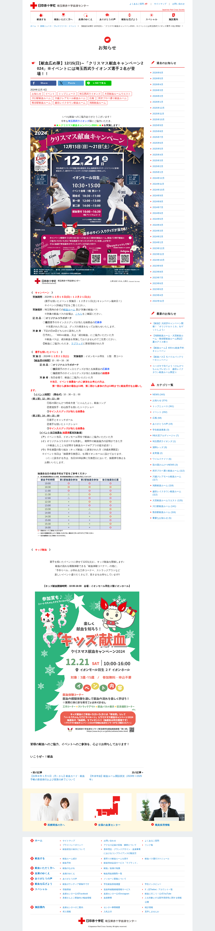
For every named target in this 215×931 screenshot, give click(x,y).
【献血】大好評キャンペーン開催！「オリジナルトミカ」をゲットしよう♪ (168, 326)
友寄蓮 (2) (158, 453)
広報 (91, 98)
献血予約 (67, 863)
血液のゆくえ (42, 873)
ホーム (33, 26)
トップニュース (67, 93)
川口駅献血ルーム (41, 98)
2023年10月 (158, 260)
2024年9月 (158, 195)
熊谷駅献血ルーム (41, 102)
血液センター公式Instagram (116, 893)
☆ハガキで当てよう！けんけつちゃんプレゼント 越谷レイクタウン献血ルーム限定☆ (168, 369)
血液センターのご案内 (73, 907)
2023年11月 (158, 254)
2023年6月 (158, 283)
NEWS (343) (159, 394)
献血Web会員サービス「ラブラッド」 (121, 863)
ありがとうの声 (43, 878)
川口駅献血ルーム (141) (164, 506)
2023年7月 (158, 277)
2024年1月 (158, 242)
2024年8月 (158, 201)
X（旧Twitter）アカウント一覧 (159, 889)
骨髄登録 (67, 889)
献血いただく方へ (45, 868)
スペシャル (41, 889)
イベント (50, 93)
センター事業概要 (112, 907)
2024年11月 (158, 184)
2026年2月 (158, 96)
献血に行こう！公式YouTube (158, 893)
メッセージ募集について (115, 879)
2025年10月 (158, 119)
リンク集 (149, 845)
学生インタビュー (153, 884)
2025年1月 (158, 172)
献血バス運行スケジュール (157, 858)
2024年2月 (158, 236)
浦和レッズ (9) (160, 447)
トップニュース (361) (163, 406)
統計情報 (149, 907)
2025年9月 (158, 125)
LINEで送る (99, 83)
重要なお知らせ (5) (162, 518)
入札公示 (108, 911)
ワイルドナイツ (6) (162, 459)
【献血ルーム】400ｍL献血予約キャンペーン (168, 349)
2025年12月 (158, 108)
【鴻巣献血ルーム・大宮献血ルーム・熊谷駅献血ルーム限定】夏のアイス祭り (168, 338)
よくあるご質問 (137, 4)
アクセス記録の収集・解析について (120, 845)
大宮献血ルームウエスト (117, 93)
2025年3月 (158, 160)
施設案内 (40, 907)
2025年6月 (158, 143)
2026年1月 (158, 102)
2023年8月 (158, 272)
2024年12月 (158, 178)
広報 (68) (157, 418)
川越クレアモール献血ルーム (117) (167, 478)
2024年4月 (158, 225)
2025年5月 (158, 149)
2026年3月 (158, 90)
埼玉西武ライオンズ (90, 93)
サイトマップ (160, 4)
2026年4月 (158, 84)
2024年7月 (158, 207)
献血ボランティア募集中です (76, 884)
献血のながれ (69, 868)
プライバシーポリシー (73, 845)
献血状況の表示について (74, 849)
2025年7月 (158, 137)
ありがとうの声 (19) (163, 424)
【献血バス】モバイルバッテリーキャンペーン (168, 358)
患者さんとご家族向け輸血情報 (77, 898)
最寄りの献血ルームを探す (116, 858)
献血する (40, 858)
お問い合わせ (178, 4)
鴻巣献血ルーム (97, 102)
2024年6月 (158, 213)
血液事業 (108, 898)
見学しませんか (152, 911)
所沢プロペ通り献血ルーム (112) (169, 471)
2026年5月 (158, 78)
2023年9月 (158, 266)
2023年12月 (158, 248)
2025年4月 (158, 155)
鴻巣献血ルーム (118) (163, 485)
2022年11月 (158, 301)
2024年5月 (158, 219)
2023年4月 (158, 295)
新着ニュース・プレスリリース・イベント (58, 26)
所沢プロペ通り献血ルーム (112, 98)
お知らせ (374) (160, 400)
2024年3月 (158, 231)
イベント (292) (160, 412)
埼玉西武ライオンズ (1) (164, 441)
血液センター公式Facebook (75, 893)
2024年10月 (158, 190)
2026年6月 (158, 73)
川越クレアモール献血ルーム (70, 98)
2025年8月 (158, 131)
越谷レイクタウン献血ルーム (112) (167, 493)
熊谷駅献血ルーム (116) (164, 512)
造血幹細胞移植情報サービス (117, 889)
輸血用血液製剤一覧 (113, 873)
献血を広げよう (43, 883)
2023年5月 (158, 289)
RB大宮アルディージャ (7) (166, 435)
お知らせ (36, 93)
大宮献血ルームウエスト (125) (168, 500)
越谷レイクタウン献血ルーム (70, 102)
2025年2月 (158, 166)
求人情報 (67, 911)
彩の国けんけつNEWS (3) (165, 465)
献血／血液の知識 (112, 868)
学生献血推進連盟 (112, 884)
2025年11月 (158, 114)
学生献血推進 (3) (161, 430)
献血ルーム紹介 (70, 858)
